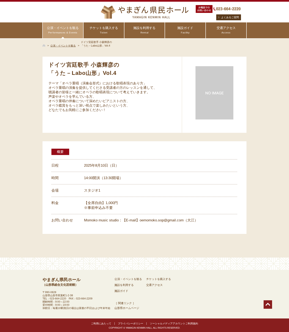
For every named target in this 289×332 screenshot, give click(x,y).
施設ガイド (185, 30)
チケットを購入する (103, 30)
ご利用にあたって (101, 323)
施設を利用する (144, 30)
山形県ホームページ (126, 308)
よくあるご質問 (230, 17)
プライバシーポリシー (130, 323)
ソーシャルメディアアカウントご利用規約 (174, 323)
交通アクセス (226, 30)
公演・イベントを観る (63, 30)
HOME (44, 45)
